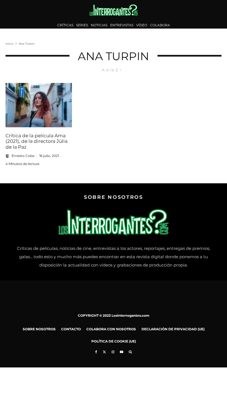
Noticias (99, 25)
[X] (104, 351)
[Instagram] (113, 351)
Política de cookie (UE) (113, 341)
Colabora (160, 25)
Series (82, 25)
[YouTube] (121, 351)
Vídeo (141, 25)
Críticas (65, 25)
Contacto (71, 329)
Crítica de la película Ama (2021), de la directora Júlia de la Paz (37, 141)
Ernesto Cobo (23, 156)
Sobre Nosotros (39, 329)
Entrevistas (121, 25)
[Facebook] (96, 351)
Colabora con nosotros (111, 329)
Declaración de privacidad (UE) (173, 329)
